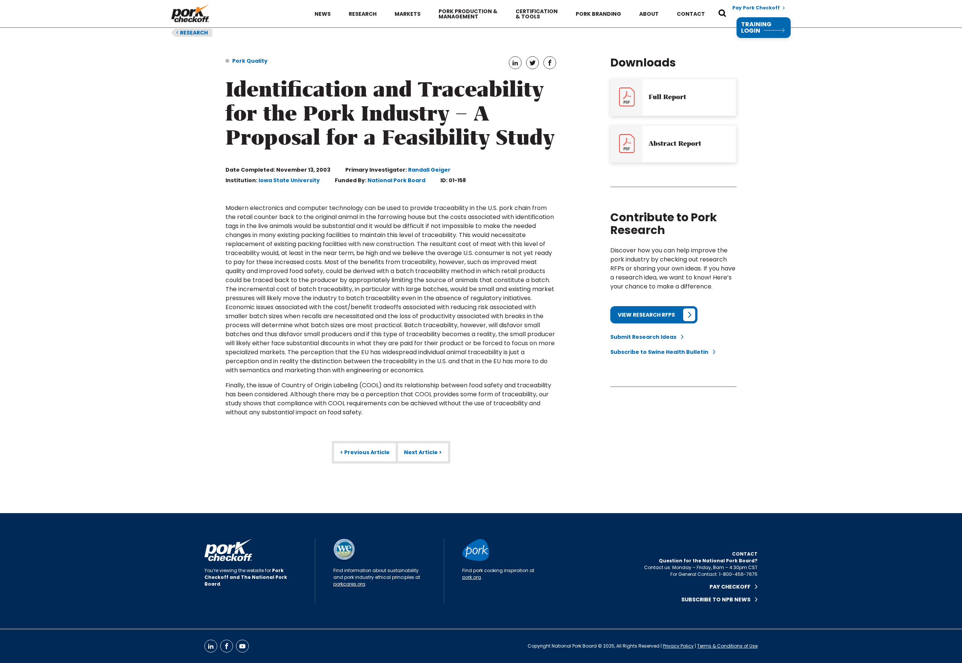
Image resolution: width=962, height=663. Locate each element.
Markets (407, 14)
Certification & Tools (537, 14)
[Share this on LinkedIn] (515, 62)
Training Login (756, 27)
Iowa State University (289, 180)
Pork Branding (598, 14)
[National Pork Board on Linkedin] (210, 646)
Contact (691, 14)
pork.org (471, 577)
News (323, 14)
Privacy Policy (678, 646)
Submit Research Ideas (645, 337)
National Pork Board (396, 180)
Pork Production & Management (468, 14)
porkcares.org (349, 584)
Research (363, 14)
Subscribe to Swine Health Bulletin (661, 352)
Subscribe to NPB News (718, 599)
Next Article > (423, 452)
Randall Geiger (429, 170)
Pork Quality (250, 61)
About (649, 14)
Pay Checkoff (732, 587)
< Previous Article (365, 452)
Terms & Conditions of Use (727, 646)
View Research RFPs (646, 315)
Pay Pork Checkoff (756, 8)
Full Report (667, 97)
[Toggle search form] (722, 14)
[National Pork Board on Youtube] (242, 646)
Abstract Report (675, 143)
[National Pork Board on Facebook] (226, 646)
